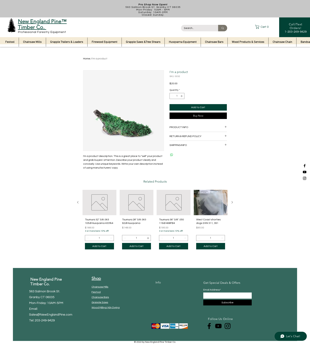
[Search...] (222, 28)
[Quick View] (99, 202)
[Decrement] (172, 96)
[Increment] (182, 96)
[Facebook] (304, 166)
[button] (264, 27)
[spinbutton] (177, 96)
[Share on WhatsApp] (172, 155)
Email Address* (212, 289)
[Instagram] (304, 178)
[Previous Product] (78, 202)
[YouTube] (304, 172)
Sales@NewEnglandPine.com (50, 314)
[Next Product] (232, 202)
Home (86, 58)
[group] (155, 221)
